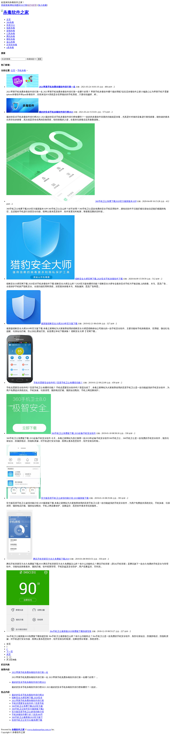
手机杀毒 (21, 70)
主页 (13, 70)
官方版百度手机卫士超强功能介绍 (28, 712)
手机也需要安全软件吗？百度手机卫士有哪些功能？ (58, 382)
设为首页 (32, 5)
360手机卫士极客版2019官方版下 (27, 717)
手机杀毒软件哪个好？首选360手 (27, 714)
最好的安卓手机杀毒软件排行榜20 (28, 695)
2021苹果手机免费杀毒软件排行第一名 (30, 672)
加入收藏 (42, 5)
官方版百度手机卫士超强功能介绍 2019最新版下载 (65, 498)
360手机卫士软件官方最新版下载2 (28, 709)
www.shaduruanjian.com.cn (39, 729)
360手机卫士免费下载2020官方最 (27, 706)
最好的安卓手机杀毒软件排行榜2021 (29, 682)
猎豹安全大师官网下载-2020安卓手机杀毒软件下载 (99, 279)
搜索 (39, 59)
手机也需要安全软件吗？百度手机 (28, 703)
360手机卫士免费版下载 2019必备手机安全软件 (73, 433)
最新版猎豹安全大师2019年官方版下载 (59, 323)
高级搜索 (5, 5)
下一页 (9, 651)
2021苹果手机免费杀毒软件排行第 (28, 700)
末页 (8, 654)
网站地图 (14, 5)
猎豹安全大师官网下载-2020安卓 (27, 698)
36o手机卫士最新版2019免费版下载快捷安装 (70, 631)
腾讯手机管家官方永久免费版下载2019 (51, 559)
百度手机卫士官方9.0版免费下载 (27, 720)
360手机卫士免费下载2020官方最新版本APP (116, 201)
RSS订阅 (23, 5)
